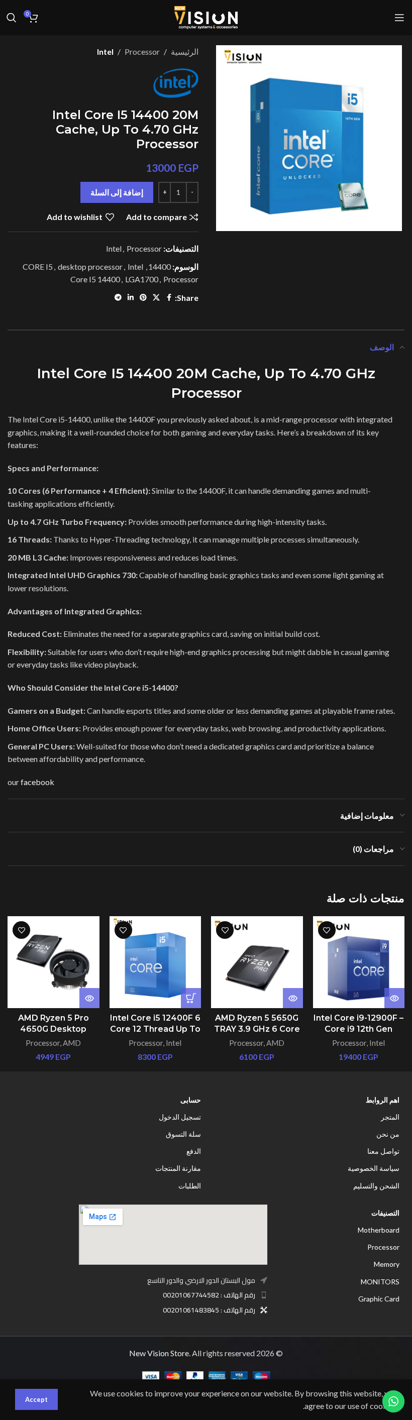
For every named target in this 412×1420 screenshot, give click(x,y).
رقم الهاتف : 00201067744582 (209, 1294)
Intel (105, 51)
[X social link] (156, 297)
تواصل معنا (383, 1151)
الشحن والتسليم (376, 1185)
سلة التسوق (183, 1134)
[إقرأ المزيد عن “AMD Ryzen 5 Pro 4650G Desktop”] (89, 998)
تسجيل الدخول (180, 1117)
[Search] (12, 18)
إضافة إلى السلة (116, 192)
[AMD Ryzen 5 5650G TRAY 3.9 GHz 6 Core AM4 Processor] (257, 962)
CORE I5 (38, 266)
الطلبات (189, 1185)
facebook (37, 782)
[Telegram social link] (118, 297)
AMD (275, 1042)
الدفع (193, 1151)
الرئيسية (184, 51)
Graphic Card (378, 1298)
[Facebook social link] (169, 297)
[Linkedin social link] (131, 297)
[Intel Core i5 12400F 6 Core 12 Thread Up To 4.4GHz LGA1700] (155, 962)
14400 (159, 266)
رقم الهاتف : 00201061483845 (209, 1310)
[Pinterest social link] (143, 297)
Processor (142, 51)
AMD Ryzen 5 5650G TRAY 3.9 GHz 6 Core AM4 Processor (257, 1029)
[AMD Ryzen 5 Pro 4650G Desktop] (53, 962)
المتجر (390, 1117)
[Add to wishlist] (327, 930)
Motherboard (378, 1230)
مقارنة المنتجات (178, 1168)
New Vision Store (159, 1353)
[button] (191, 998)
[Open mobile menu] (399, 18)
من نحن (387, 1134)
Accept (36, 1399)
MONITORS (380, 1281)
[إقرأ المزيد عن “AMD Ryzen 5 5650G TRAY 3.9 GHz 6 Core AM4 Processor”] (293, 998)
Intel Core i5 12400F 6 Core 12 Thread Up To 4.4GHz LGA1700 (155, 1029)
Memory (386, 1264)
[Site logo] (206, 16)
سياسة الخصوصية (373, 1168)
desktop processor (90, 266)
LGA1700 (141, 279)
